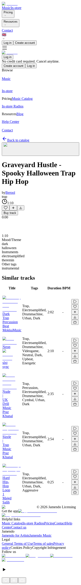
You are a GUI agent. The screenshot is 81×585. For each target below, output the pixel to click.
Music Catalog (12, 523)
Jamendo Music (40, 535)
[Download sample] (20, 207)
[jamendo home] (10, 4)
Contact (7, 30)
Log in (7, 42)
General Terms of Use (17, 543)
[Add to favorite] (5, 208)
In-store (16, 8)
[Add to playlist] (13, 208)
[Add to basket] (75, 322)
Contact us (18, 527)
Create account (25, 42)
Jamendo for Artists (15, 535)
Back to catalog (18, 140)
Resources (11, 21)
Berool (10, 192)
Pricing (8, 12)
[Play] (40, 149)
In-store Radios (33, 523)
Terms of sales (43, 543)
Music (6, 8)
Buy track (10, 213)
